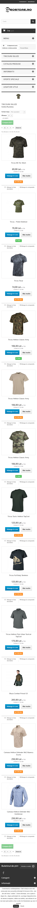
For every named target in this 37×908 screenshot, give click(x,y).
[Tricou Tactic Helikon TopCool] (18, 500)
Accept (16, 906)
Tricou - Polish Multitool (18, 222)
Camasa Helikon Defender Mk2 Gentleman (18, 813)
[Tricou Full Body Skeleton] (18, 559)
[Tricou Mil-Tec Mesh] (18, 147)
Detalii (22, 906)
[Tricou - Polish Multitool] (18, 206)
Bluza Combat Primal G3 (18, 693)
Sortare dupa (5, 112)
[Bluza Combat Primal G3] (18, 678)
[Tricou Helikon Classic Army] (18, 324)
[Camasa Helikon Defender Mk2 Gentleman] (18, 796)
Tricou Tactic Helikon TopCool (18, 516)
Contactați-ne (22, 1)
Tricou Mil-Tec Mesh (18, 163)
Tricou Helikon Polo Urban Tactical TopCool (18, 635)
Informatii (8, 71)
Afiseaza (4, 115)
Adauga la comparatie (27, 187)
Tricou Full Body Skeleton (18, 575)
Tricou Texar (18, 281)
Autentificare (31, 1)
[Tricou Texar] (18, 265)
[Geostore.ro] (18, 9)
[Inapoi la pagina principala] (3, 45)
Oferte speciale (11, 79)
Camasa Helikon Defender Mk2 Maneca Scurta (18, 754)
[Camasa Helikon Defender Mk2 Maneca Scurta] (18, 736)
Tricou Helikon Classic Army (18, 340)
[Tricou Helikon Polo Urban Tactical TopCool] (18, 618)
